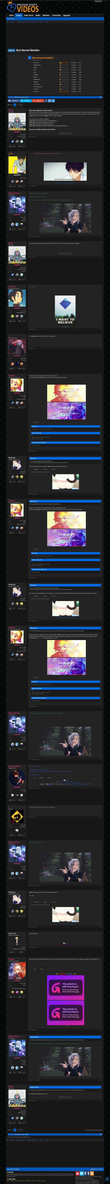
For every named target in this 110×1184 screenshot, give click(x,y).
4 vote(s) (74, 82)
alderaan (23, 137)
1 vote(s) (74, 77)
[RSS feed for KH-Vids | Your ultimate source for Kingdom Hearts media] (92, 1173)
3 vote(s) (74, 86)
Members (46, 15)
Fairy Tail (23, 220)
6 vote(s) (74, 74)
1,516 (23, 481)
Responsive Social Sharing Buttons (83, 1183)
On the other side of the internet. (19, 988)
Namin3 (12, 933)
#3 (101, 236)
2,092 (23, 229)
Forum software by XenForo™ (87, 1176)
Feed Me (57, 183)
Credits (54, 469)
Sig (34, 969)
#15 (101, 885)
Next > (21, 104)
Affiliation (44, 1180)
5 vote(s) (74, 65)
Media (38, 15)
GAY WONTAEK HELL (21, 312)
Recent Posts (10, 18)
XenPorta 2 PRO (11, 1137)
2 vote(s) (74, 72)
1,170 (23, 407)
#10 (101, 620)
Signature (36, 469)
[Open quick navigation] (103, 21)
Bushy (30, 1029)
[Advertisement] (55, 36)
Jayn (30, 185)
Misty (22, 52)
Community (56, 15)
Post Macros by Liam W (88, 1177)
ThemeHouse (95, 1180)
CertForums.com (95, 1183)
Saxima (30, 329)
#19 (101, 1080)
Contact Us (94, 1169)
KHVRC (41, 777)
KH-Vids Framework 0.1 (85, 1179)
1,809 (23, 368)
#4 (101, 257)
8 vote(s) (74, 84)
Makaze (30, 493)
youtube (66, 781)
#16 (101, 926)
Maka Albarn (31, 236)
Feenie (30, 451)
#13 (101, 788)
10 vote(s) (73, 62)
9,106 (23, 146)
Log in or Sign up (98, 1)
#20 (101, 1100)
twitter (62, 781)
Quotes (35, 422)
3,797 (23, 186)
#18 (101, 1029)
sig (34, 777)
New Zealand (23, 826)
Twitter (64, 183)
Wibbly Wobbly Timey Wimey (19, 948)
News (8, 1180)
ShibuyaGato (31, 788)
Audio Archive (22, 1180)
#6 (101, 348)
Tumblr (72, 183)
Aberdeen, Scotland (21, 399)
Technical (75, 490)
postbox (71, 781)
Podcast (33, 1180)
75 (23, 952)
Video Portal (28, 15)
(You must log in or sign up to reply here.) (93, 1130)
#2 (101, 185)
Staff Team (38, 1180)
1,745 (23, 321)
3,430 (23, 835)
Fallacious (71, 490)
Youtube (61, 183)
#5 (101, 329)
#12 (101, 759)
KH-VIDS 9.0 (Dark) (13, 1169)
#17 (101, 947)
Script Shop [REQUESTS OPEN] (59, 490)
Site (66, 183)
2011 (15, 52)
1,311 (23, 997)
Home (11, 15)
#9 (101, 577)
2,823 (23, 800)
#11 (101, 706)
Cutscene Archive (14, 1180)
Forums (19, 15)
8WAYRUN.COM (27, 1137)
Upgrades (66, 15)
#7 (101, 451)
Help (101, 1169)
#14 (101, 817)
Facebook (69, 183)
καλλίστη (66, 490)
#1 (101, 136)
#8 (101, 493)
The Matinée (23, 473)
